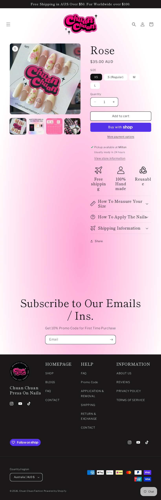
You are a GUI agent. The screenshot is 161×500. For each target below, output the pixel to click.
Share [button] (99, 241)
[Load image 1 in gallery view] (18, 126)
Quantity (95, 94)
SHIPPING (88, 405)
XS (96, 77)
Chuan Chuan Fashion (31, 491)
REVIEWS (123, 382)
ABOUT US (124, 373)
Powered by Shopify (55, 491)
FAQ (48, 391)
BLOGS (50, 382)
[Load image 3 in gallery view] (54, 126)
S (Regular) (115, 77)
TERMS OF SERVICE (130, 400)
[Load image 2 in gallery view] (36, 126)
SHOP (49, 373)
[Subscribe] (111, 339)
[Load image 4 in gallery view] (72, 126)
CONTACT (52, 400)
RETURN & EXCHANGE (89, 416)
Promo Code (89, 382)
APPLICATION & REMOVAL (92, 393)
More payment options (120, 136)
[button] (8, 24)
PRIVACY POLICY (128, 391)
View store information (109, 158)
